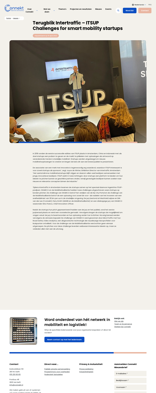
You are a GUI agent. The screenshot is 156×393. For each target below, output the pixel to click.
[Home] (14, 8)
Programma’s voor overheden (57, 371)
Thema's (62, 9)
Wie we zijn (119, 321)
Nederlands (139, 5)
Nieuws (98, 9)
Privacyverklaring (86, 369)
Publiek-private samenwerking (57, 369)
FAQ (149, 5)
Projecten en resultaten (81, 9)
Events (108, 9)
